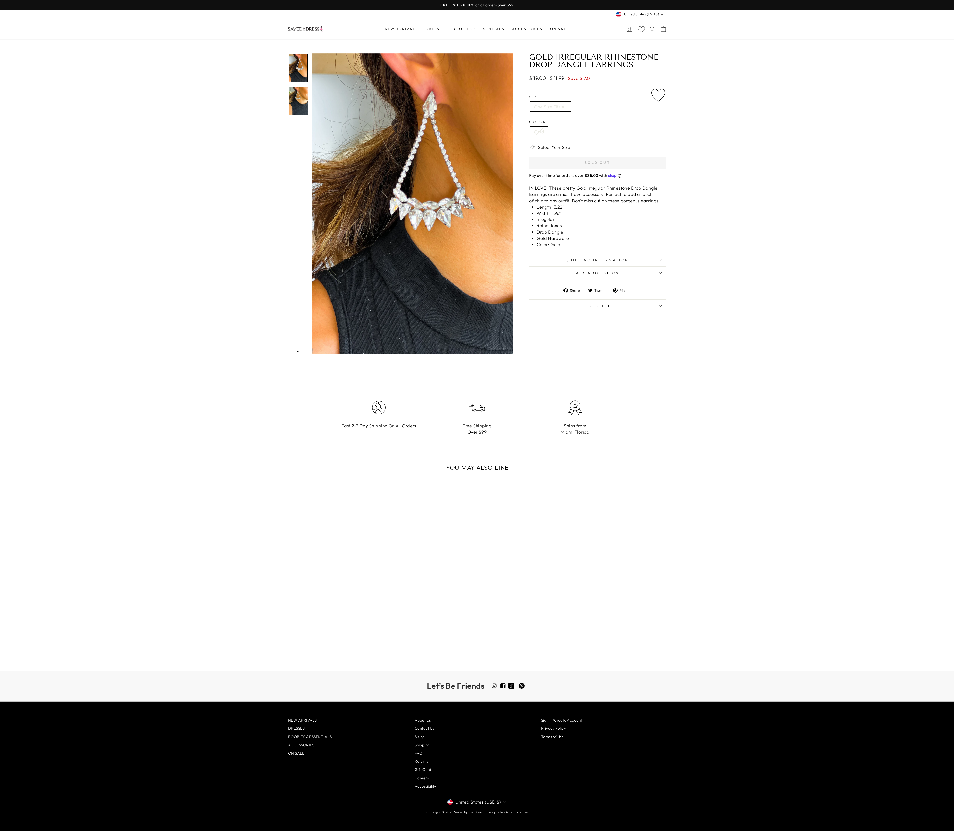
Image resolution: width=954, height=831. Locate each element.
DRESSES (435, 29)
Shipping (422, 745)
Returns (421, 761)
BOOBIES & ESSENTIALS (479, 29)
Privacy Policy (553, 728)
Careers (422, 778)
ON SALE (559, 29)
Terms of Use (552, 736)
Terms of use (518, 812)
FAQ (418, 753)
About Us (423, 720)
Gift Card (423, 769)
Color (538, 122)
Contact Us (424, 728)
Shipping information (597, 260)
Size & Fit (597, 306)
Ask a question (597, 273)
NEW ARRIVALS (401, 29)
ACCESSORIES (527, 29)
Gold (539, 132)
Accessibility (425, 786)
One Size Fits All (550, 106)
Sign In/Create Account (561, 720)
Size (534, 97)
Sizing (420, 736)
